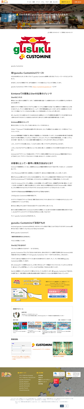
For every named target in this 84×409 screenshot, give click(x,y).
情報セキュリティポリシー (44, 379)
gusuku (40, 329)
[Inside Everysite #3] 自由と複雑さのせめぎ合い (64, 332)
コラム (42, 2)
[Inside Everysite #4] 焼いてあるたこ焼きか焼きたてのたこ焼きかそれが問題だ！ (49, 332)
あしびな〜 (56, 2)
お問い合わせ (78, 2)
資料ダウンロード (66, 2)
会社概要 (40, 375)
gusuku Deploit (24, 381)
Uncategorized (24, 329)
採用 (51, 2)
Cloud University (24, 390)
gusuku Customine (25, 379)
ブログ (47, 2)
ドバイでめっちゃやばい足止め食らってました (19, 332)
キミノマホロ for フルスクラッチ (27, 377)
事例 (34, 2)
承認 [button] (62, 406)
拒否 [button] (66, 406)
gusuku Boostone (24, 383)
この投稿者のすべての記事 (65, 320)
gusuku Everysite (24, 386)
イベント (38, 2)
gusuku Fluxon (23, 388)
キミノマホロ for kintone (26, 375)
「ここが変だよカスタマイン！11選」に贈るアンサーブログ (34, 332)
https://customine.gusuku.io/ (42, 87)
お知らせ (40, 377)
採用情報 (40, 383)
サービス (29, 2)
